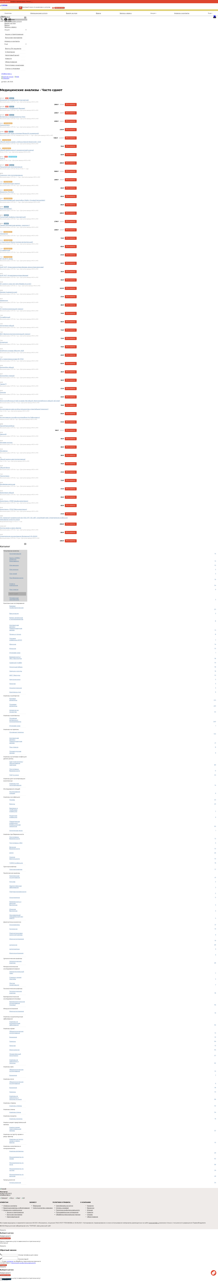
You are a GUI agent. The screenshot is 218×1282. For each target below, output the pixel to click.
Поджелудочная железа (15, 752)
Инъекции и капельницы (12, 1210)
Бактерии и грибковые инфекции (13, 809)
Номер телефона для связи (28, 1255)
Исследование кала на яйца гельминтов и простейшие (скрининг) (24, 409)
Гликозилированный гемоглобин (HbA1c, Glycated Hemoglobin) (22, 200)
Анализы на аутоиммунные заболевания (14, 1023)
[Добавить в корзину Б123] (71, 505)
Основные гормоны (16, 733)
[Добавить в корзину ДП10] (71, 221)
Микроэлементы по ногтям (16, 1169)
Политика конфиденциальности (68, 1210)
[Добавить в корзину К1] (71, 146)
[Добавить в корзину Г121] (71, 263)
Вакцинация (14, 613)
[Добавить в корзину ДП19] (71, 229)
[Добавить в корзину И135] (71, 288)
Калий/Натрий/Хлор (7, 426)
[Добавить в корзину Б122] (71, 497)
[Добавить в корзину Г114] (71, 346)
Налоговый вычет (12, 55)
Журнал (90, 1210)
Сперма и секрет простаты (15, 978)
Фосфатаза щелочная (7, 484)
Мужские (13, 648)
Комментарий (23, 1259)
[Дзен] (18, 1198)
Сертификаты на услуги (64, 1206)
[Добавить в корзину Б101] (71, 271)
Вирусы (12, 804)
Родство (12, 882)
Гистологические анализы (15, 992)
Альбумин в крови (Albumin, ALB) (12, 350)
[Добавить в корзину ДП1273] (71, 171)
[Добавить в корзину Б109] (71, 388)
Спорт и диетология (14, 584)
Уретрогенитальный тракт (16, 972)
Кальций (3, 434)
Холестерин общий (7, 492)
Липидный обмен (16, 667)
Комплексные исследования (15, 876)
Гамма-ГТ (3, 384)
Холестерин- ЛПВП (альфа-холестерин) (14, 501)
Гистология (13, 929)
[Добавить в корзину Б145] (71, 246)
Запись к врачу (126, 13)
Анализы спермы (16, 1106)
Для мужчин (14, 569)
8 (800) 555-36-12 (5, 1)
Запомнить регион (5, 1238)
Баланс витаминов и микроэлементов (16, 619)
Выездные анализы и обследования (16, 1208)
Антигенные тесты (16, 830)
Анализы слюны (15, 1112)
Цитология (13, 945)
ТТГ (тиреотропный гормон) (10, 183)
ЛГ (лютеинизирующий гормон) (11, 309)
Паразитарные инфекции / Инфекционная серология (15, 824)
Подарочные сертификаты (14, 598)
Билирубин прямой (7, 376)
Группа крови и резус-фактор (10, 528)
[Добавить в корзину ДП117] (71, 163)
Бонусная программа (13, 38)
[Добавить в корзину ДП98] (71, 213)
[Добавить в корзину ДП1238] (71, 112)
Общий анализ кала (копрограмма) (12, 459)
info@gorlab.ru (6, 74)
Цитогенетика (14, 949)
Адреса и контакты (181, 13)
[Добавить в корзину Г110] (71, 338)
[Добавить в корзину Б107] (71, 380)
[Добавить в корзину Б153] (71, 196)
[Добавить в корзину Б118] (71, 455)
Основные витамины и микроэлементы (15, 720)
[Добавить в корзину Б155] (71, 129)
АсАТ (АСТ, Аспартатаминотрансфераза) (14, 275)
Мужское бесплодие (13, 910)
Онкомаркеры (15, 925)
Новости (8, 59)
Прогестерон (4, 476)
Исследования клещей (14, 792)
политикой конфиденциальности (23, 1263)
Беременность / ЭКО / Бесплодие (16, 657)
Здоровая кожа (15, 653)
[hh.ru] (12, 1198)
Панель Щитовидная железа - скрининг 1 (15, 225)
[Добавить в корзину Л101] (71, 405)
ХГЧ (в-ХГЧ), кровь (6, 259)
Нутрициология (15, 1182)
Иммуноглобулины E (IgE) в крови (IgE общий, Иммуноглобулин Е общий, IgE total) (30, 401)
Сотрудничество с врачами (43, 1208)
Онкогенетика (15, 897)
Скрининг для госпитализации (11, 175)
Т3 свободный (5, 250)
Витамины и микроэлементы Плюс (12, 117)
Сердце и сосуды (16, 671)
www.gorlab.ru (154, 1223)
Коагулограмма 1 (6, 208)
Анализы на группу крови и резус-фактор (16, 1141)
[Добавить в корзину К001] (71, 413)
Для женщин (14, 565)
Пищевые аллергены (13, 705)
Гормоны (13, 1041)
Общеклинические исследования (16, 1032)
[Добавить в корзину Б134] (71, 438)
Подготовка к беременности (15, 770)
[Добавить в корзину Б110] (71, 397)
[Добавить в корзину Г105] (71, 321)
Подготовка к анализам (14, 65)
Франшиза (37, 1206)
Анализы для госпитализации (15, 784)
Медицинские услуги (38, 13)
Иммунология (14, 1050)
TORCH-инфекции (16, 863)
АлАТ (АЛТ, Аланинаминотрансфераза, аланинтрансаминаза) (22, 267)
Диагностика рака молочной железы (16, 934)
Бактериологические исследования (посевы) (17, 1003)
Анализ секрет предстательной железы (15, 1129)
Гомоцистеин (5, 125)
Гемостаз (12, 684)
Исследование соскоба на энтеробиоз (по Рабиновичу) (20, 417)
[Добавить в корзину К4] (71, 463)
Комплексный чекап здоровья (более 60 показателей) (19, 133)
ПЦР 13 (2, 158)
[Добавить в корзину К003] (71, 422)
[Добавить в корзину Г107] (71, 363)
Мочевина (3, 451)
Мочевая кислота (6, 442)
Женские (13, 644)
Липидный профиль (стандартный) (13, 217)
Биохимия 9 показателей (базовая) (12, 108)
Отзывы (90, 1214)
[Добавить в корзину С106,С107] (71, 532)
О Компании (10, 52)
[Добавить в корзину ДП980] (71, 138)
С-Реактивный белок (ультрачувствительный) (16, 242)
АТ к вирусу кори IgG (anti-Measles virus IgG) (15, 284)
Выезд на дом (71, 13)
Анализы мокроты (16, 1119)
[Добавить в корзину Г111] (71, 313)
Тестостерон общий (7, 325)
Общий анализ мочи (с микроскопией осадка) (17, 150)
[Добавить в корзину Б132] (71, 488)
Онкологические (16, 688)
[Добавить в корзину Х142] (71, 540)
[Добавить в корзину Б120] (71, 472)
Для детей (13, 574)
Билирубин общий (7, 367)
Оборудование (11, 62)
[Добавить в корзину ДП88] (71, 430)
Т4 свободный (5, 317)
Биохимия (13, 1037)
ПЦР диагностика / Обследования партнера (16, 763)
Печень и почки (15, 634)
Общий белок (5, 467)
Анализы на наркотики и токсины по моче (15, 1097)
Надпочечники (15, 679)
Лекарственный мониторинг (15, 1054)
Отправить (3, 1265)
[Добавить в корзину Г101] (71, 188)
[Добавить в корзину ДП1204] (71, 121)
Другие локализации (14, 984)
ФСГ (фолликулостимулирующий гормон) (15, 334)
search (1, 19)
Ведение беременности (15, 848)
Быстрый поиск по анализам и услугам (36, 7)
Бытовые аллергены (13, 699)
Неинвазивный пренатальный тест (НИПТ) (16, 916)
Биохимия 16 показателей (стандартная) (14, 100)
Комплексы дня (15, 692)
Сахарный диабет (16, 663)
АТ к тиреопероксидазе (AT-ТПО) (12, 359)
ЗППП (11, 853)
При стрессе (14, 589)
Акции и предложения (14, 34)
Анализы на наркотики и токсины (14, 1061)
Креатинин (4, 300)
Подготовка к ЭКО (16, 843)
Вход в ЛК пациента (13, 49)
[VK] (24, 1198)
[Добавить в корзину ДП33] (71, 179)
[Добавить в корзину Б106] (71, 371)
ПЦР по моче (14, 775)
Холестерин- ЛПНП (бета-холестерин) (13, 509)
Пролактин (4, 234)
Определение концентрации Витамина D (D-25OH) (18, 536)
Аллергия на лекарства (13, 711)
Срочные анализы (16, 869)
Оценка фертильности (15, 858)
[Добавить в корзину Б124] (71, 513)
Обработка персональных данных (68, 1214)
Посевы (12, 800)
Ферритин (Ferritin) (7, 192)
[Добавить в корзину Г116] (71, 330)
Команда (90, 1206)
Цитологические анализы (15, 962)
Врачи (98, 13)
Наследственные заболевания (15, 886)
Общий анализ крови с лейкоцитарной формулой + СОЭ (20, 142)
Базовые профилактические (16, 607)
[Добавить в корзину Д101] (71, 204)
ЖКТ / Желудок (15, 675)
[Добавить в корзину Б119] (71, 447)
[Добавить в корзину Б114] (71, 305)
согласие (10, 1261)
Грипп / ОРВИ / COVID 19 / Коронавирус (14, 559)
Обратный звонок (59, 7)
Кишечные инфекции (13, 816)
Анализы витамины (16, 1152)
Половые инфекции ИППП (16, 639)
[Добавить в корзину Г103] (71, 255)
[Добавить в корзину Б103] (71, 355)
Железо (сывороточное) (8, 292)
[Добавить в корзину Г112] (71, 238)
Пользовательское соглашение (67, 1212)
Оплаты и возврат (62, 1208)
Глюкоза (3, 392)
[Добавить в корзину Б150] (71, 296)
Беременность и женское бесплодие (15, 903)
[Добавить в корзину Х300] (71, 524)
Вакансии (90, 1208)
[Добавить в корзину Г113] (71, 480)
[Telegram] (4, 1198)
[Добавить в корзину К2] (71, 154)
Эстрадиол (4, 342)
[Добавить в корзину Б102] (71, 280)
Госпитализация (15, 554)
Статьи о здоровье (12, 68)
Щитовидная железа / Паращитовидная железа (15, 627)
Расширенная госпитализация (11, 167)
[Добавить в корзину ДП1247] (71, 104)
